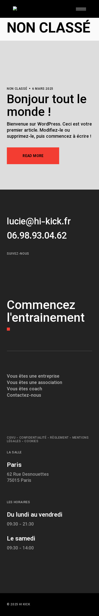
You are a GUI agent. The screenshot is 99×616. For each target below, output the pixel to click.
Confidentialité (33, 438)
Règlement (59, 438)
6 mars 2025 (42, 89)
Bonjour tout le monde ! (47, 106)
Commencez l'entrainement (46, 312)
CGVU (11, 438)
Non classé (17, 89)
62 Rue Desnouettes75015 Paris (28, 477)
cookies (31, 441)
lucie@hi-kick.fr (39, 222)
